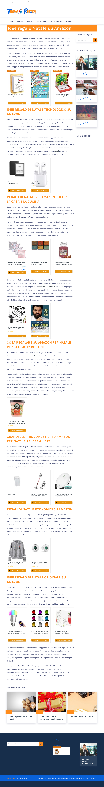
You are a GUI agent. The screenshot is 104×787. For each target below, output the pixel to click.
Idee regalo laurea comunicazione (84, 74)
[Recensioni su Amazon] (34, 185)
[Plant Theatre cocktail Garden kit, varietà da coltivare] (64, 620)
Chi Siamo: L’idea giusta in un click (30, 2)
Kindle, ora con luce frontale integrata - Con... (16, 182)
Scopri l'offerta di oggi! (18, 103)
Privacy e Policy (94, 770)
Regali (9, 712)
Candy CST (11, 494)
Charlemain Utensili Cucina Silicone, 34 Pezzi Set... (16, 328)
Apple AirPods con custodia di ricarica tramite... (39, 182)
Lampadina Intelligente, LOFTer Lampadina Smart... (16, 632)
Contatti (43, 2)
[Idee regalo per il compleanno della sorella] (52, 702)
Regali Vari (41, 21)
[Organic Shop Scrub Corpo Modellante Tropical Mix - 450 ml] (17, 410)
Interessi (69, 21)
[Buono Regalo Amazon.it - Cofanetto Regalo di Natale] (64, 82)
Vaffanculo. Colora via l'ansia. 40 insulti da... (40, 95)
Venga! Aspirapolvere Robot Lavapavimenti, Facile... (63, 494)
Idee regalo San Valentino (84, 124)
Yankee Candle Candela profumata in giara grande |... (63, 263)
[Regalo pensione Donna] (82, 702)
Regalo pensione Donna (82, 716)
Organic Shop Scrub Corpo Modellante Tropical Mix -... (16, 422)
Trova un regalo (11, 778)
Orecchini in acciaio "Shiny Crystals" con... (39, 563)
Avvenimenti (56, 21)
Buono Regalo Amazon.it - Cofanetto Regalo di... (63, 95)
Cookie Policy (83, 770)
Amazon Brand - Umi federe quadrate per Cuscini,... (16, 263)
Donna (29, 21)
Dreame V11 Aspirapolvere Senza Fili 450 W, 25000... (39, 494)
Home (11, 21)
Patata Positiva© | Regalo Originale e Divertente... (64, 750)
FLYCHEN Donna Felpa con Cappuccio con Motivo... (16, 563)
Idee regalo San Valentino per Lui (84, 99)
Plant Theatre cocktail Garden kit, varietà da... (62, 632)
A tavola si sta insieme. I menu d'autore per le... (38, 328)
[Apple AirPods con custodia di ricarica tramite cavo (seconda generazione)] (40, 170)
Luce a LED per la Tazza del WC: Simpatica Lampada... (39, 632)
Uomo (19, 21)
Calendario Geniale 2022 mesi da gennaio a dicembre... (15, 95)
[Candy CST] (17, 482)
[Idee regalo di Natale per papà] (21, 702)
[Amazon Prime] (24, 267)
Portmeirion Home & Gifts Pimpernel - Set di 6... (39, 263)
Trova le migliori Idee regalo (13, 2)
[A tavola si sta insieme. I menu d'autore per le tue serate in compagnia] (40, 315)
